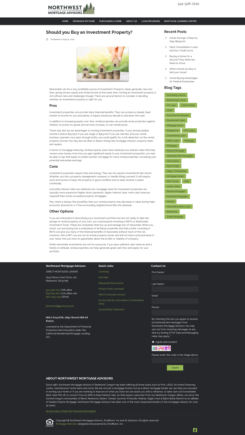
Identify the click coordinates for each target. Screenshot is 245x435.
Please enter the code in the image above (175, 355)
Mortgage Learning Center (180, 21)
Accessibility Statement (111, 309)
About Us (131, 21)
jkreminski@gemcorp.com (60, 306)
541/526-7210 (53, 290)
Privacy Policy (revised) (111, 288)
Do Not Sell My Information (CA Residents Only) (121, 302)
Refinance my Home (84, 21)
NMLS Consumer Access (112, 294)
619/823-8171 (53, 293)
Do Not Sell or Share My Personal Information (71, 411)
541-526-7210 (188, 4)
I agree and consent (166, 342)
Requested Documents (111, 283)
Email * (155, 295)
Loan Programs (151, 21)
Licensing (104, 271)
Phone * (156, 307)
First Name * (158, 272)
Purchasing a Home (110, 21)
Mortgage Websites (67, 424)
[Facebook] (195, 430)
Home (65, 21)
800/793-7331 (53, 296)
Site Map (103, 277)
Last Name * (158, 284)
